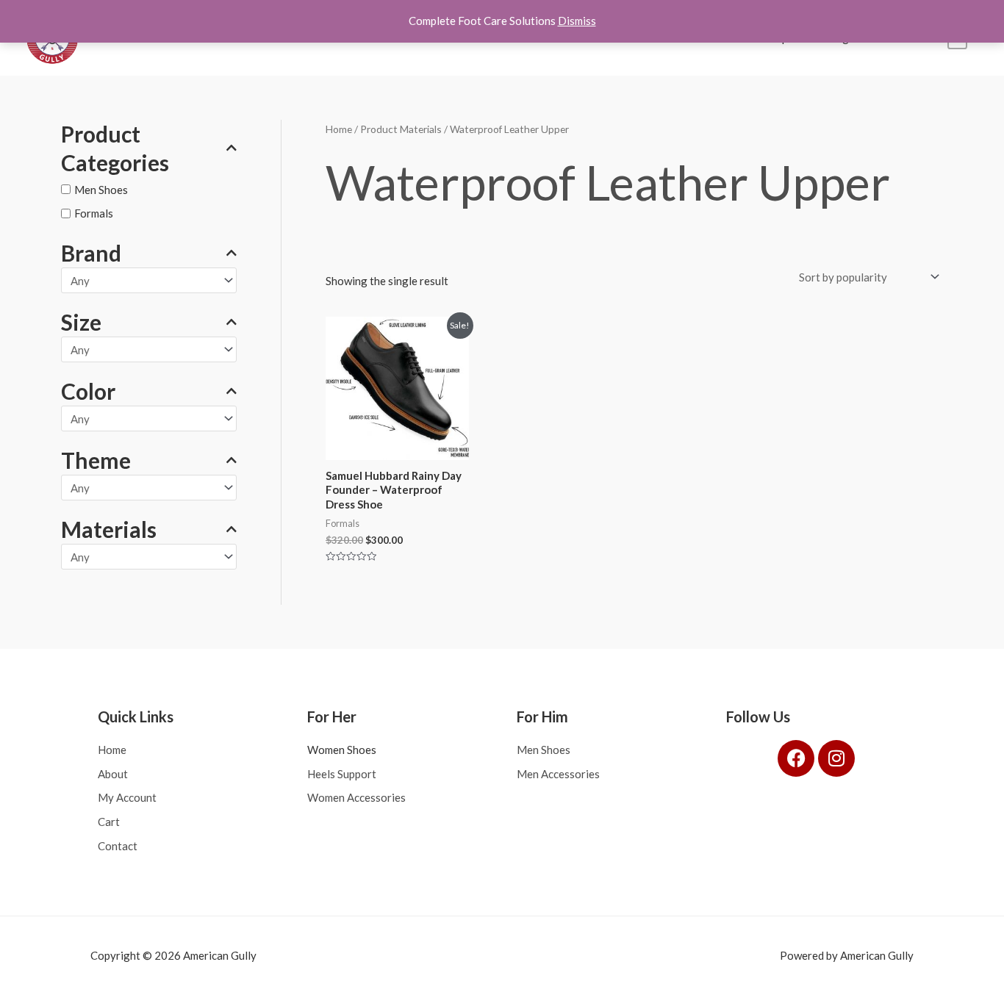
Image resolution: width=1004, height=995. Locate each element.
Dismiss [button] (577, 20)
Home (339, 129)
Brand (91, 253)
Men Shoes (101, 189)
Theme (96, 460)
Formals (93, 213)
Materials (109, 529)
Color (88, 391)
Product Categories (115, 148)
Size (81, 322)
